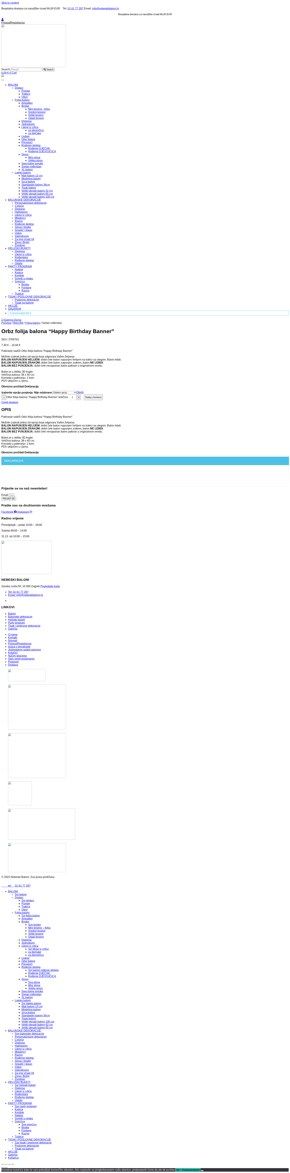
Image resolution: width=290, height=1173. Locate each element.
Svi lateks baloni (31, 1003)
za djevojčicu (36, 130)
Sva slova (34, 982)
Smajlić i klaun (23, 230)
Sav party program (26, 1106)
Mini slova (34, 157)
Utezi (24, 97)
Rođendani (21, 257)
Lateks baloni (23, 172)
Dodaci (19, 87)
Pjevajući (27, 142)
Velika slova (35, 160)
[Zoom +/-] (12, 1164)
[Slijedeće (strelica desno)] (6, 1167)
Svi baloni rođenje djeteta (43, 970)
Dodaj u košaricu (93, 397)
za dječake (34, 133)
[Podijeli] (6, 1164)
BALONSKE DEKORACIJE (24, 199)
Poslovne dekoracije (27, 299)
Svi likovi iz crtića (38, 949)
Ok (178, 1170)
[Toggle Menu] (2, 80)
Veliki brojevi (35, 115)
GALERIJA (14, 308)
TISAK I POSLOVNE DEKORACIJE (29, 296)
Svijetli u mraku (24, 278)
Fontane (26, 287)
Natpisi (19, 269)
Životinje (20, 245)
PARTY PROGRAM (20, 266)
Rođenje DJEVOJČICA (42, 151)
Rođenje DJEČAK (39, 148)
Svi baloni (21, 894)
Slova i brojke (23, 227)
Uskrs (18, 233)
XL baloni (27, 169)
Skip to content (10, 2)
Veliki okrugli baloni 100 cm (37, 196)
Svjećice (20, 281)
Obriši (80, 392)
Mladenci (20, 218)
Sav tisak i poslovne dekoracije (33, 1142)
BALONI (13, 84)
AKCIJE (13, 305)
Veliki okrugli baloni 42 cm (37, 190)
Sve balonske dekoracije (29, 1033)
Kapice (19, 272)
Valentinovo (22, 236)
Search (5, 69)
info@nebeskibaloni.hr (105, 8)
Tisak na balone (24, 302)
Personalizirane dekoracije (31, 202)
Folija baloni (22, 100)
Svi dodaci (27, 900)
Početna (6, 322)
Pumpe (25, 90)
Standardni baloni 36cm (35, 184)
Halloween (21, 212)
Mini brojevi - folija (39, 109)
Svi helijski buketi (25, 1085)
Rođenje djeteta (30, 145)
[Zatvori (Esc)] (2, 1164)
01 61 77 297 (75, 8)
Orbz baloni (28, 139)
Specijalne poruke (32, 163)
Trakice (25, 93)
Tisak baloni (28, 187)
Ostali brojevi (36, 118)
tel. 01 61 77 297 (16, 885)
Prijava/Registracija (13, 22)
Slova (24, 154)
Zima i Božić (22, 242)
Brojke (25, 106)
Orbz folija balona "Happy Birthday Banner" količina (37, 397)
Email (5, 495)
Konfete (19, 275)
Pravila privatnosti (191, 1170)
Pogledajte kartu (50, 586)
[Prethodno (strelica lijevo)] (2, 1167)
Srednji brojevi (36, 112)
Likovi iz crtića (29, 127)
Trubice (19, 293)
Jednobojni (28, 124)
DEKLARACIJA (13, 460)
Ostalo (18, 263)
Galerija (12, 1154)
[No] (202, 1170)
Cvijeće (19, 205)
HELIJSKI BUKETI (19, 248)
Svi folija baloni (30, 915)
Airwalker (27, 103)
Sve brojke (34, 924)
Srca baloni (28, 181)
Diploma (26, 121)
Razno (19, 221)
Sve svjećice (29, 1124)
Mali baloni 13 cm (31, 175)
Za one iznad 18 (24, 239)
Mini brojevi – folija (39, 927)
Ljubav (25, 136)
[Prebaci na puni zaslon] (9, 1164)
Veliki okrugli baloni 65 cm (37, 193)
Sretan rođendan (31, 166)
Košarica (13, 1157)
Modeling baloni (31, 178)
